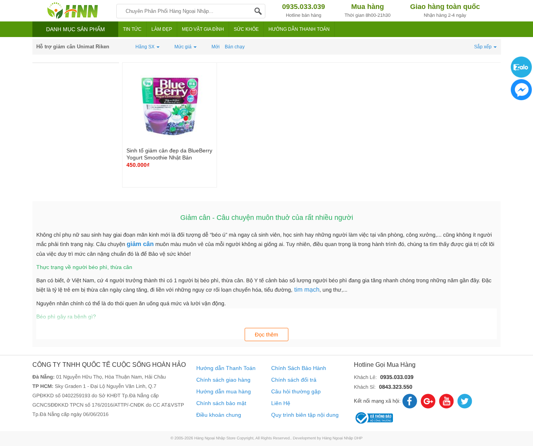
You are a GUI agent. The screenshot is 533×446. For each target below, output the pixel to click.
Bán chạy (235, 47)
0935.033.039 (397, 377)
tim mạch (306, 290)
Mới (215, 47)
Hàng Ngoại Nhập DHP (342, 438)
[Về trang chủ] (72, 10)
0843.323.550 (395, 387)
